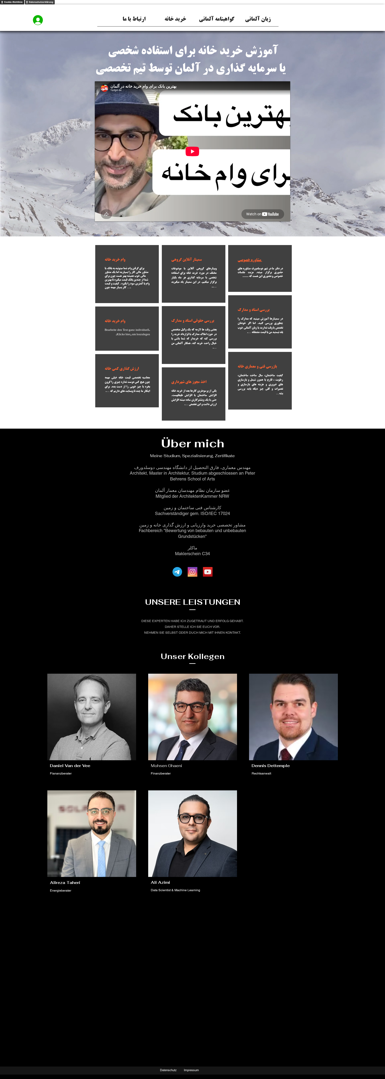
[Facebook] (119, 765)
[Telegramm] (177, 572)
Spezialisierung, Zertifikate (208, 455)
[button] (258, 21)
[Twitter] (125, 765)
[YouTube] (208, 572)
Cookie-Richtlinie (13, 2)
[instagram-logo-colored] (192, 572)
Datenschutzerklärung (41, 2)
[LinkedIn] (132, 765)
